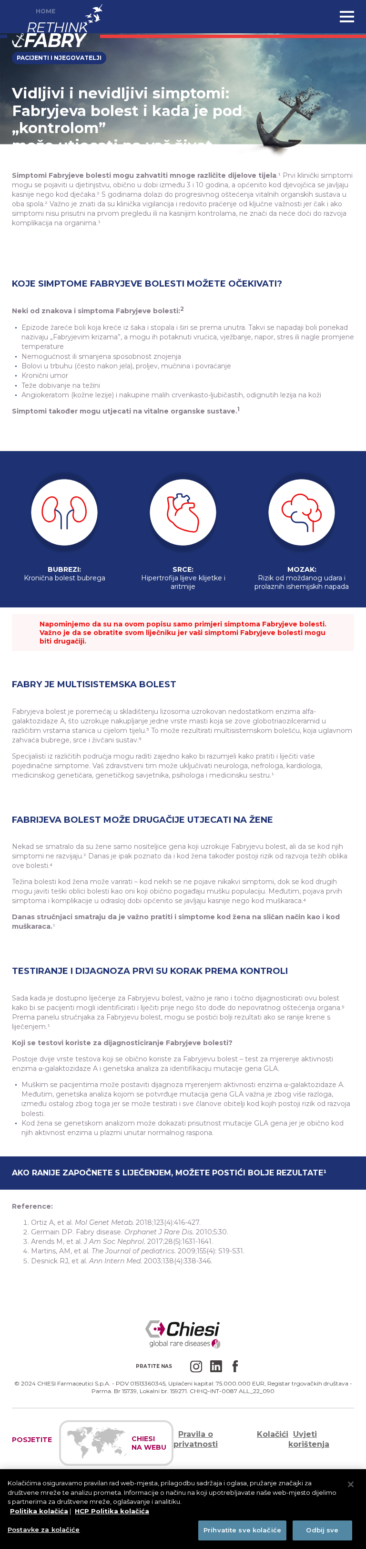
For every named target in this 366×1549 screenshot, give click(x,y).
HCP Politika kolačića (112, 1511)
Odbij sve (322, 1530)
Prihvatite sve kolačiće (242, 1530)
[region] (183, 1509)
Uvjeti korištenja (308, 1439)
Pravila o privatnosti (195, 1439)
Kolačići (272, 1434)
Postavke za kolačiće (44, 1529)
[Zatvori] (350, 1484)
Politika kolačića (39, 1511)
